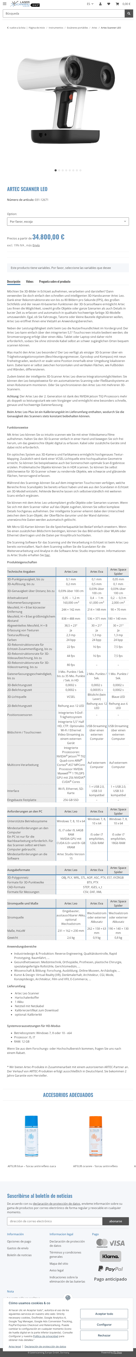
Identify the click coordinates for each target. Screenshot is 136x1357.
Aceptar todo (104, 1314)
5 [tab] (70, 170)
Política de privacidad (45, 1336)
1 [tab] (56, 170)
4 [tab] (66, 170)
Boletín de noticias (19, 1255)
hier (47, 555)
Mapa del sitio (59, 1264)
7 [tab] (77, 170)
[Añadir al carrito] (10, 39)
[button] (100, 3)
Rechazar (104, 1335)
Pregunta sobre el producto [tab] (54, 281)
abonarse (115, 1221)
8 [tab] (80, 170)
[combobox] (68, 221)
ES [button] (88, 4)
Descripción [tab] (13, 281)
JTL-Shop (117, 1352)
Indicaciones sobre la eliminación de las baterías (67, 1279)
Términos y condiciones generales (65, 1254)
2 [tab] (59, 170)
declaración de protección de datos (56, 1204)
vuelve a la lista (17, 27)
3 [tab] (63, 170)
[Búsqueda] (129, 13)
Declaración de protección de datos (45, 1346)
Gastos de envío (18, 1248)
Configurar (104, 1324)
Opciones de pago (19, 1241)
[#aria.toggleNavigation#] (4, 2)
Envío (36, 245)
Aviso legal (15, 1346)
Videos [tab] (29, 281)
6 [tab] (73, 170)
